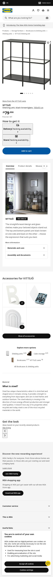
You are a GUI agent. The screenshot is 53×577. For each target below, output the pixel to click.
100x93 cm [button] (38, 107)
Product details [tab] (25, 166)
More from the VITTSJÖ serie (14, 101)
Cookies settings (26, 570)
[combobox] (23, 18)
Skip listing (6, 428)
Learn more (7, 468)
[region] (26, 64)
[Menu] (48, 10)
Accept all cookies (26, 564)
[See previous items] (4, 431)
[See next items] (44, 166)
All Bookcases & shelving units (26, 366)
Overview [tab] (10, 166)
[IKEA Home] (7, 10)
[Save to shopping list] (48, 42)
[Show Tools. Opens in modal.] (39, 295)
